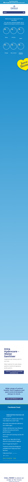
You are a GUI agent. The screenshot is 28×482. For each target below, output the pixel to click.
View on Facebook (7, 458)
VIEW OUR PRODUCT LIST (14, 398)
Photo (7, 455)
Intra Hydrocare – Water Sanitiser (11, 352)
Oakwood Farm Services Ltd (15, 415)
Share (14, 458)
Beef (21, 38)
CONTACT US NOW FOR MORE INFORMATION (14, 372)
